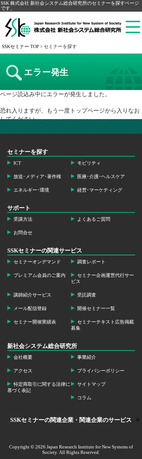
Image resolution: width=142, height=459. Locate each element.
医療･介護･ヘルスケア (101, 176)
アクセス (22, 370)
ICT (17, 163)
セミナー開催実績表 (34, 322)
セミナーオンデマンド (37, 261)
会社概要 (22, 357)
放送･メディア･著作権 (37, 176)
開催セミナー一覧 (96, 308)
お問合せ (22, 232)
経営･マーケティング (99, 190)
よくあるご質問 (93, 219)
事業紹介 (86, 357)
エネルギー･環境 (31, 190)
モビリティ (89, 163)
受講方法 (22, 219)
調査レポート (91, 261)
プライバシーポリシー (101, 370)
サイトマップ (91, 384)
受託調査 (86, 295)
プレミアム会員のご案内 (39, 275)
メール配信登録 (30, 308)
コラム (84, 397)
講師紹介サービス (32, 295)
